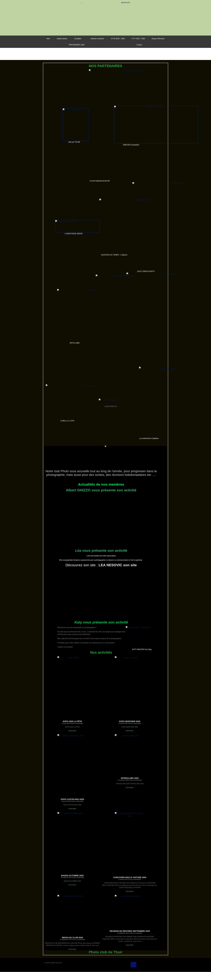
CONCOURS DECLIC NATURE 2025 (129, 877)
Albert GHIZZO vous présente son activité (101, 490)
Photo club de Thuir (105, 952)
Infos (48, 38)
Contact (139, 45)
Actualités (77, 38)
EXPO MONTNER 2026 (129, 721)
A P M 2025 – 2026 (118, 38)
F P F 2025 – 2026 (138, 38)
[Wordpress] (146, 964)
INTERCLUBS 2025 (130, 778)
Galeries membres (97, 38)
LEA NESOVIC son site (118, 565)
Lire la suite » (72, 731)
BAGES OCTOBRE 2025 (72, 875)
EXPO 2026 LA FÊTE (72, 721)
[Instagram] (140, 964)
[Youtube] (153, 964)
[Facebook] (127, 964)
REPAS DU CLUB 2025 (72, 937)
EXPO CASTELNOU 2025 (72, 799)
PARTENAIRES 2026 (76, 45)
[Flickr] (120, 964)
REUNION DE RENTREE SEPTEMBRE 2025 (130, 931)
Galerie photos (62, 38)
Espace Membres (158, 38)
